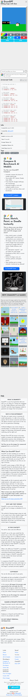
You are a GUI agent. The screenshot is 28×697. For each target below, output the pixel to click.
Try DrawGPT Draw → (11, 268)
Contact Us (18, 657)
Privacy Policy (9, 694)
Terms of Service (18, 694)
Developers (6, 665)
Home (4, 652)
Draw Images (6, 678)
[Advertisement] (14, 56)
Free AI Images (7, 673)
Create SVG (6, 676)
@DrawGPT (10, 131)
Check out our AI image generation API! (11, 499)
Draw (3, 34)
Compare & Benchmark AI (6, 662)
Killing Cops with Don (9, 4)
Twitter (16, 652)
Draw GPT (17, 663)
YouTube (17, 654)
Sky (2, 153)
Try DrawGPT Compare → (12, 195)
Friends (17, 659)
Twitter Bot (6, 667)
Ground (7, 153)
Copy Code (24, 80)
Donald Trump (14, 153)
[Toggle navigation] (26, 2)
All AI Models (6, 657)
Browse (5, 654)
